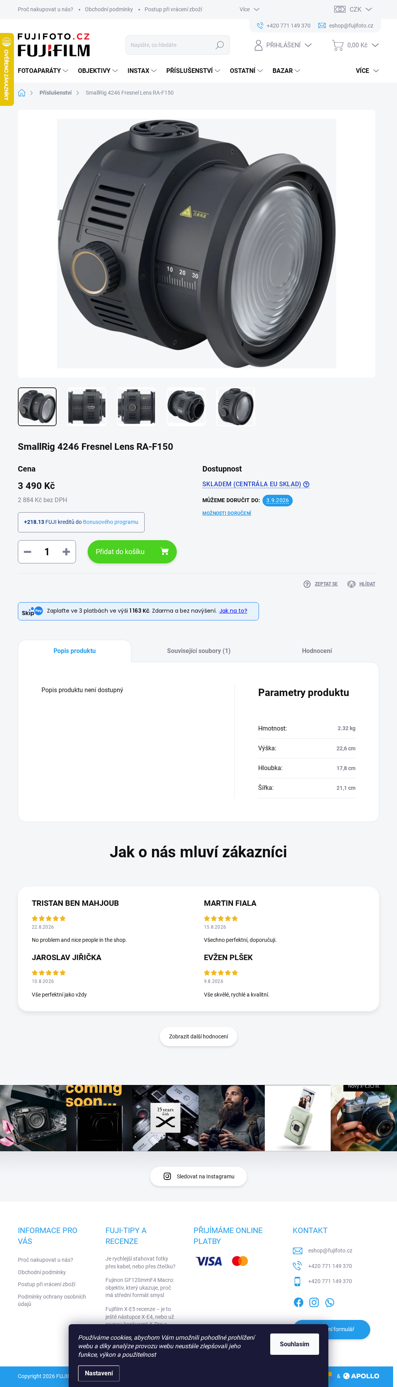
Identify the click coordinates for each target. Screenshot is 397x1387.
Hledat (220, 45)
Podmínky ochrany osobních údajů (52, 1301)
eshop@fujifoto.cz (330, 1250)
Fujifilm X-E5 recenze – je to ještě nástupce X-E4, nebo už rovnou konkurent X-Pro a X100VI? (139, 1320)
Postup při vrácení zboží (173, 9)
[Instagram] (314, 1301)
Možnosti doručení (226, 513)
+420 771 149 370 (330, 1266)
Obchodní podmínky (109, 9)
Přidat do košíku (120, 552)
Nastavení (99, 1373)
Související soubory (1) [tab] (199, 651)
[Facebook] (298, 1301)
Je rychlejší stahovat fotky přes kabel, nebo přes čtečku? (140, 1263)
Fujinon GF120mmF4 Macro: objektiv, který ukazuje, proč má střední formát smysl (139, 1287)
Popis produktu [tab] (75, 651)
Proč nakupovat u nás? (45, 9)
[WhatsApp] (329, 1301)
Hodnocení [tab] (317, 651)
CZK (355, 9)
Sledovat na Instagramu (206, 1176)
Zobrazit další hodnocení (198, 1036)
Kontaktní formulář (331, 1329)
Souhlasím (294, 1344)
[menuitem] (44, 71)
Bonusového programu (110, 522)
